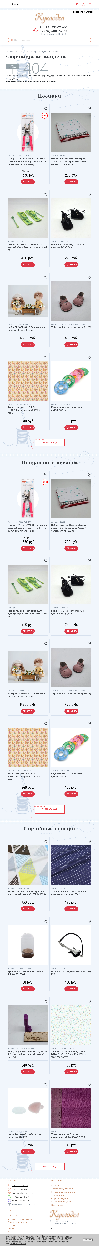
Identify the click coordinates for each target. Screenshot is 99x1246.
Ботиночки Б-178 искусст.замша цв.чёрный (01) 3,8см (67, 246)
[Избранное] (77, 4)
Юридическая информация (62, 1228)
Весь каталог (57, 1205)
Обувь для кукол (59, 1199)
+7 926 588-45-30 (20, 1197)
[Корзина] (90, 4)
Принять (88, 1240)
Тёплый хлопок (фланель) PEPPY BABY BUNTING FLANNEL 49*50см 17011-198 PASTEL (68, 1054)
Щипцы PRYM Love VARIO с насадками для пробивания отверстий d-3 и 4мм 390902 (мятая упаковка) (27, 162)
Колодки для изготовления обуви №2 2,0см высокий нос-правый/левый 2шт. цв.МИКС (28, 1054)
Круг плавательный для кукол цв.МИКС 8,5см (66, 408)
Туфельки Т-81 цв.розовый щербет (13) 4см (71, 328)
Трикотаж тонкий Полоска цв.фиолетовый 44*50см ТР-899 (68, 1135)
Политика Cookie (18, 1243)
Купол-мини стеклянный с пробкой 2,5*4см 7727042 (25, 973)
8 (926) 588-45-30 (53, 31)
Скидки (11, 1229)
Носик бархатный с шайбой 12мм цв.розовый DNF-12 (24, 1135)
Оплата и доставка (17, 1222)
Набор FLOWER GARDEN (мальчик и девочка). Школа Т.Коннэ (26, 328)
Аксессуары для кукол (62, 1189)
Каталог (16, 4)
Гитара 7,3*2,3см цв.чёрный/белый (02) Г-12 (71, 973)
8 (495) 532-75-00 (53, 27)
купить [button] (30, 182)
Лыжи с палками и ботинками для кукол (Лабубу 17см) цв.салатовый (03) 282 (28, 247)
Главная (55, 1186)
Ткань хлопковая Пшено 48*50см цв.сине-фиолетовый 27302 (68, 893)
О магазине (13, 1216)
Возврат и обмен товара (20, 1219)
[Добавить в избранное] (46, 107)
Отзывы (12, 1225)
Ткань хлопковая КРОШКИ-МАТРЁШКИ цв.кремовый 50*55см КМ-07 (25, 410)
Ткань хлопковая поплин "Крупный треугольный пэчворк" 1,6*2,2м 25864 (27, 893)
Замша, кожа (57, 1195)
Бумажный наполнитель (63, 1192)
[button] (49, 442)
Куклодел (64, 17)
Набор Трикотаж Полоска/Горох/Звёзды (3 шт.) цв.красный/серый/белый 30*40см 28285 (68, 162)
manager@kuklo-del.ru (22, 1193)
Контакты (13, 1232)
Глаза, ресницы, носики (62, 1202)
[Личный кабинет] (83, 4)
